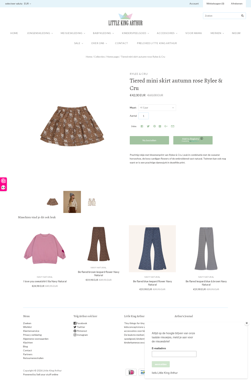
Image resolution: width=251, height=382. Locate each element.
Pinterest (81, 330)
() (215, 3)
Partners (27, 354)
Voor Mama (193, 33)
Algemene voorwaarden (35, 338)
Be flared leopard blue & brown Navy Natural (206, 283)
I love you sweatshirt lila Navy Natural (45, 281)
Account (194, 3)
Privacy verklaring (32, 334)
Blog (25, 346)
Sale (77, 43)
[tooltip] (202, 138)
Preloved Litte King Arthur (157, 43)
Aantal (133, 115)
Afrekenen (236, 3)
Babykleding (102, 33)
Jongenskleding (38, 33)
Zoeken (27, 323)
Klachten (28, 342)
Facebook (81, 323)
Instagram (82, 334)
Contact (121, 43)
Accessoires (166, 33)
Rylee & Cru (139, 73)
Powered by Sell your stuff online (40, 374)
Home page (113, 56)
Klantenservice (31, 330)
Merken (216, 33)
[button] (193, 140)
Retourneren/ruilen (33, 358)
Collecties (99, 56)
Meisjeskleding (71, 33)
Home (14, 33)
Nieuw (236, 33)
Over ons (97, 43)
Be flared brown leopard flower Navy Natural (98, 273)
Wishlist (27, 326)
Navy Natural (45, 277)
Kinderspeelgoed (134, 33)
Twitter (80, 326)
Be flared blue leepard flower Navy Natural (152, 283)
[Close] (246, 323)
